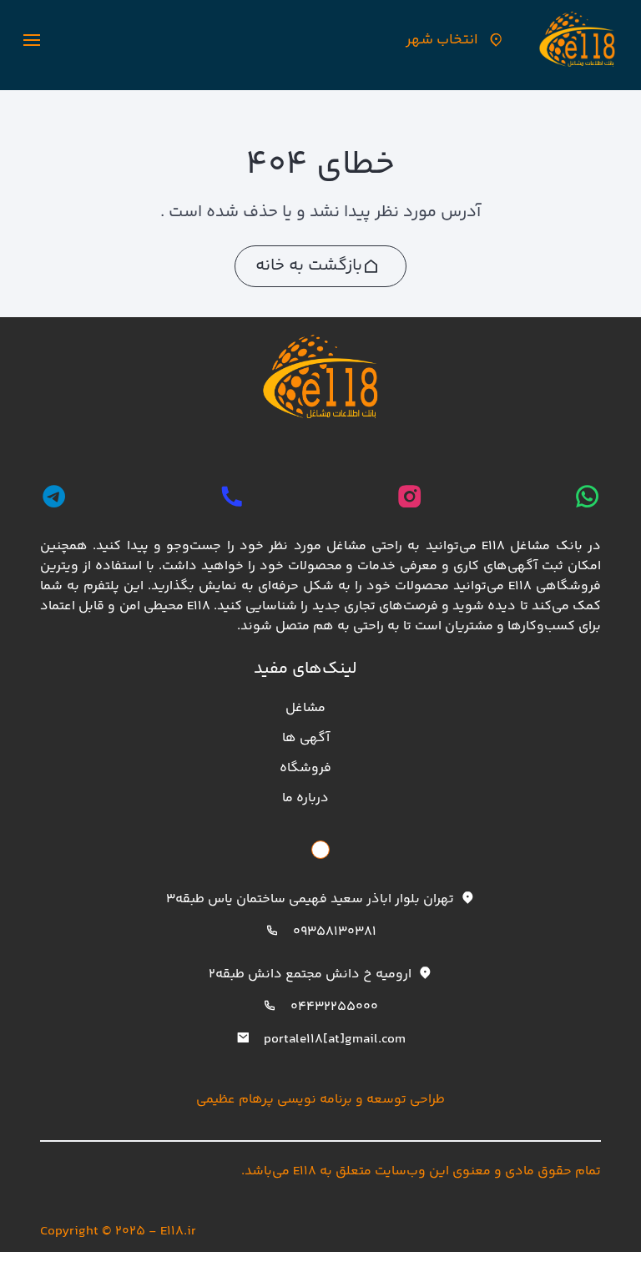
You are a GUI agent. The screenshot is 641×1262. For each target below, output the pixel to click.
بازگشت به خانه (308, 266)
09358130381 (334, 931)
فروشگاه (305, 768)
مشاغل (305, 708)
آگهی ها (306, 738)
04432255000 (334, 1007)
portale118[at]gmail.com (335, 1039)
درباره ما (305, 798)
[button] (31, 40)
